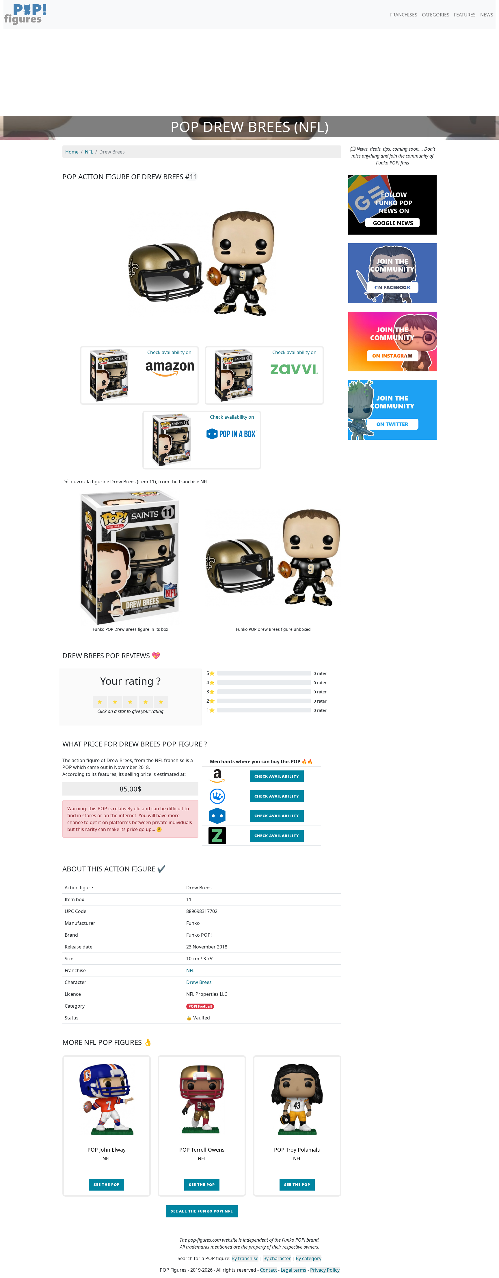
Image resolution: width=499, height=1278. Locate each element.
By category (308, 1258)
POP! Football (200, 1006)
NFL (190, 970)
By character (277, 1258)
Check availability (276, 776)
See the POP (107, 1184)
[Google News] (392, 204)
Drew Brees (199, 982)
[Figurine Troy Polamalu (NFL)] (297, 1099)
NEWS (486, 15)
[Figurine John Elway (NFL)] (106, 1099)
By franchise (245, 1258)
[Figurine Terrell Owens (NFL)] (202, 1099)
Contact (268, 1270)
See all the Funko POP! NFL (202, 1211)
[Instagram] (392, 341)
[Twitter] (392, 409)
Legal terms (293, 1270)
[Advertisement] (249, 72)
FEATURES (465, 15)
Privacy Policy (325, 1270)
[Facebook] (392, 273)
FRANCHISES (403, 15)
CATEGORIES (435, 15)
